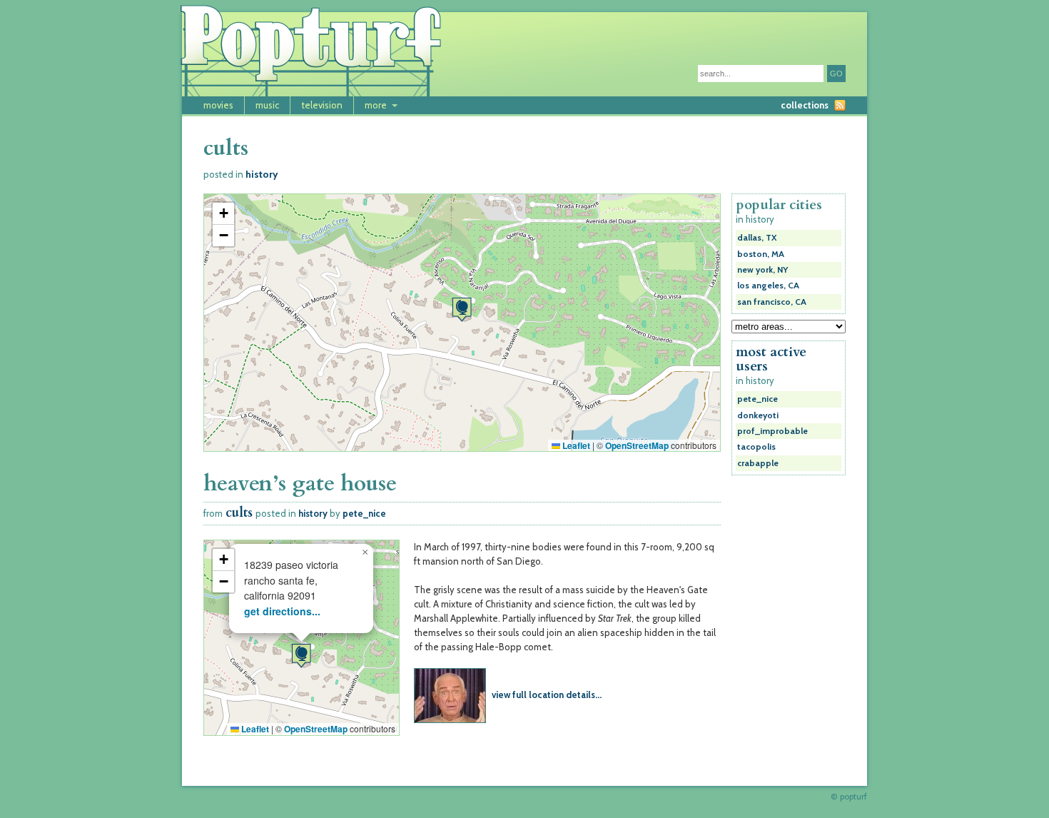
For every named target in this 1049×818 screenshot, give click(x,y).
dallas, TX (756, 238)
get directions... (282, 611)
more (376, 105)
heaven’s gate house (300, 483)
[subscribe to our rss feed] (840, 105)
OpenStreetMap (637, 445)
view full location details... (547, 694)
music (267, 105)
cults (239, 513)
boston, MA (760, 254)
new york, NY (762, 270)
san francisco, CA (771, 302)
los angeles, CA (768, 286)
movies (218, 105)
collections (804, 105)
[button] (461, 309)
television (322, 105)
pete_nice (364, 513)
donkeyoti (758, 415)
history (261, 174)
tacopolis (756, 447)
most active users (771, 359)
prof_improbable (772, 431)
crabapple (758, 463)
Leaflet (575, 445)
